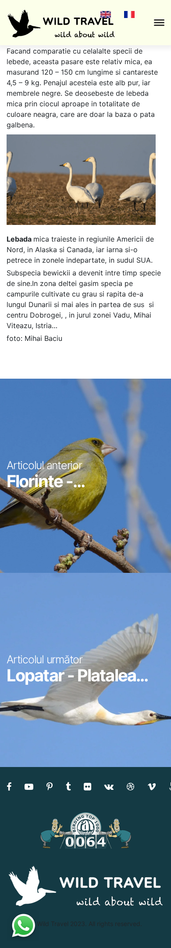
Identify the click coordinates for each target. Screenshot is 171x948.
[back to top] (146, 924)
